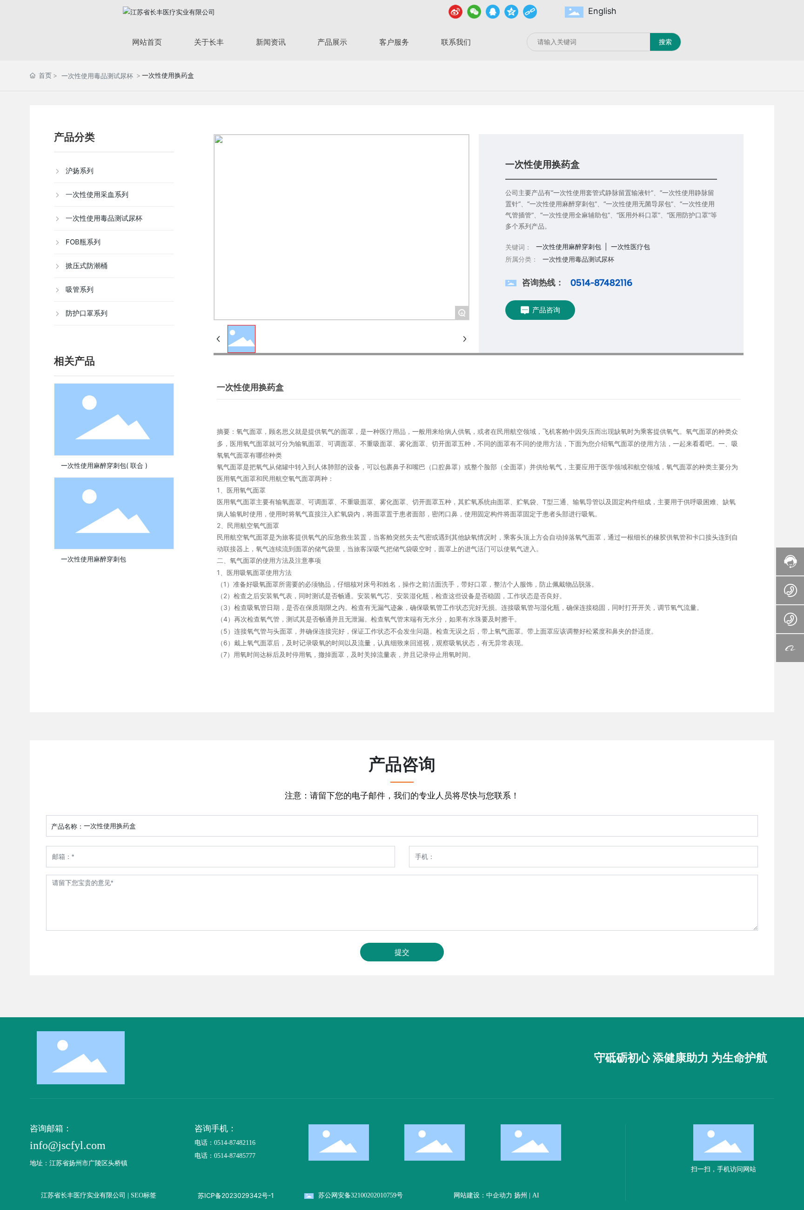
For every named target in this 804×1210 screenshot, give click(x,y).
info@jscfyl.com (68, 1145)
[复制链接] (530, 12)
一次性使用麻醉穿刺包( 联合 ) (104, 465)
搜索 (665, 42)
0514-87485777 (234, 1155)
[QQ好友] (493, 12)
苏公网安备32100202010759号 (360, 1195)
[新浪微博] (455, 12)
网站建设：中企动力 (483, 1195)
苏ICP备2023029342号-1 (236, 1195)
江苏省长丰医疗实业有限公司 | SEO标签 (98, 1195)
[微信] (474, 12)
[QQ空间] (511, 12)
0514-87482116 (601, 282)
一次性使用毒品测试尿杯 (97, 76)
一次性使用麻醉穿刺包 (93, 559)
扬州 (520, 1195)
